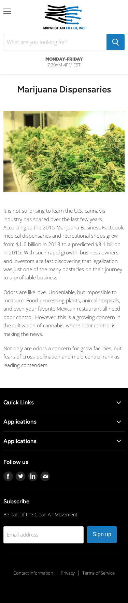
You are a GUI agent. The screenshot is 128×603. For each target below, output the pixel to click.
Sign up (102, 534)
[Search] (115, 42)
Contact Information (33, 573)
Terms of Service (98, 573)
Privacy (68, 573)
